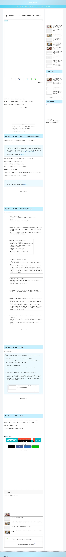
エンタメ (6, 436)
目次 (22, 124)
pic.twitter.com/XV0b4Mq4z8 (28, 151)
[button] (61, 97)
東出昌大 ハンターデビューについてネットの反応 (21, 128)
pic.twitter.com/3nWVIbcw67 (16, 181)
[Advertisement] (23, 90)
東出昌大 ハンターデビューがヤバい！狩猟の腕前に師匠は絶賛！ (24, 126)
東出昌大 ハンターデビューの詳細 (18, 129)
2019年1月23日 (25, 184)
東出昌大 (10, 436)
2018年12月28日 (23, 154)
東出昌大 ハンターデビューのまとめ (19, 131)
